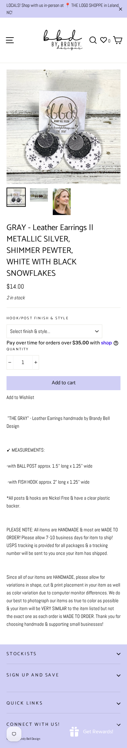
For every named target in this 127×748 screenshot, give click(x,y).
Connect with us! (33, 724)
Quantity (18, 349)
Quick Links (25, 703)
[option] (63, 127)
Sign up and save (33, 675)
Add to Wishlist (20, 397)
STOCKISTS (22, 654)
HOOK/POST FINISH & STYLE (38, 318)
